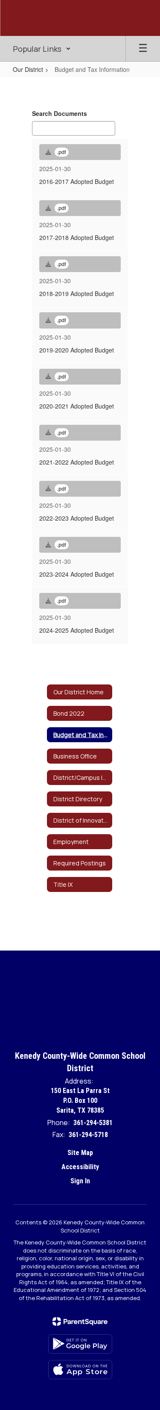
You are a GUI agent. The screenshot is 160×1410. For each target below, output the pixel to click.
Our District (28, 69)
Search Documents (59, 113)
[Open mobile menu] (143, 49)
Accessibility (80, 1167)
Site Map (80, 1153)
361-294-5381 (93, 1123)
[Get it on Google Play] (80, 1344)
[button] (41, 49)
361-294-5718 (88, 1135)
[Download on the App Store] (80, 1369)
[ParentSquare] (80, 1321)
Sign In (80, 1181)
